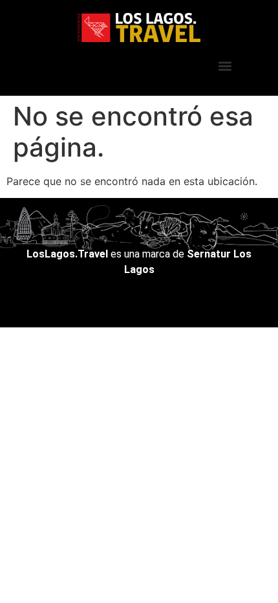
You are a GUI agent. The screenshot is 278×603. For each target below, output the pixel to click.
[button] (224, 65)
